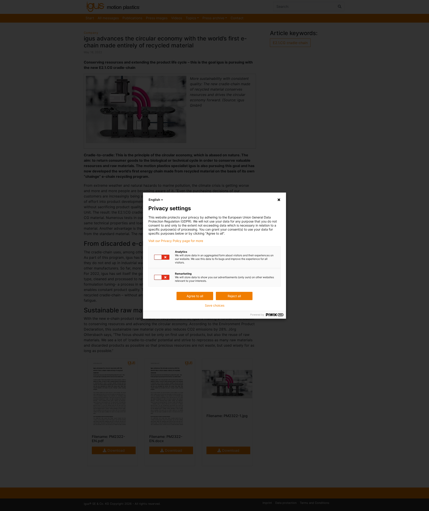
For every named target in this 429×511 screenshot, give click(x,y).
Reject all (234, 296)
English (154, 199)
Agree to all (195, 296)
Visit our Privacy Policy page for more (175, 241)
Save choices (214, 305)
